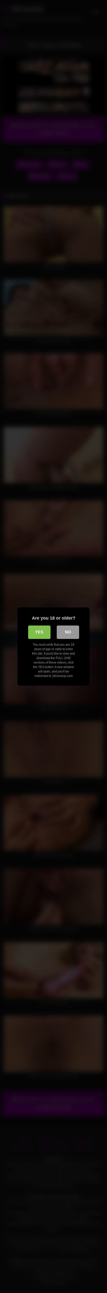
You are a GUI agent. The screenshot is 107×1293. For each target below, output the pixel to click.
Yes (39, 632)
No (68, 632)
